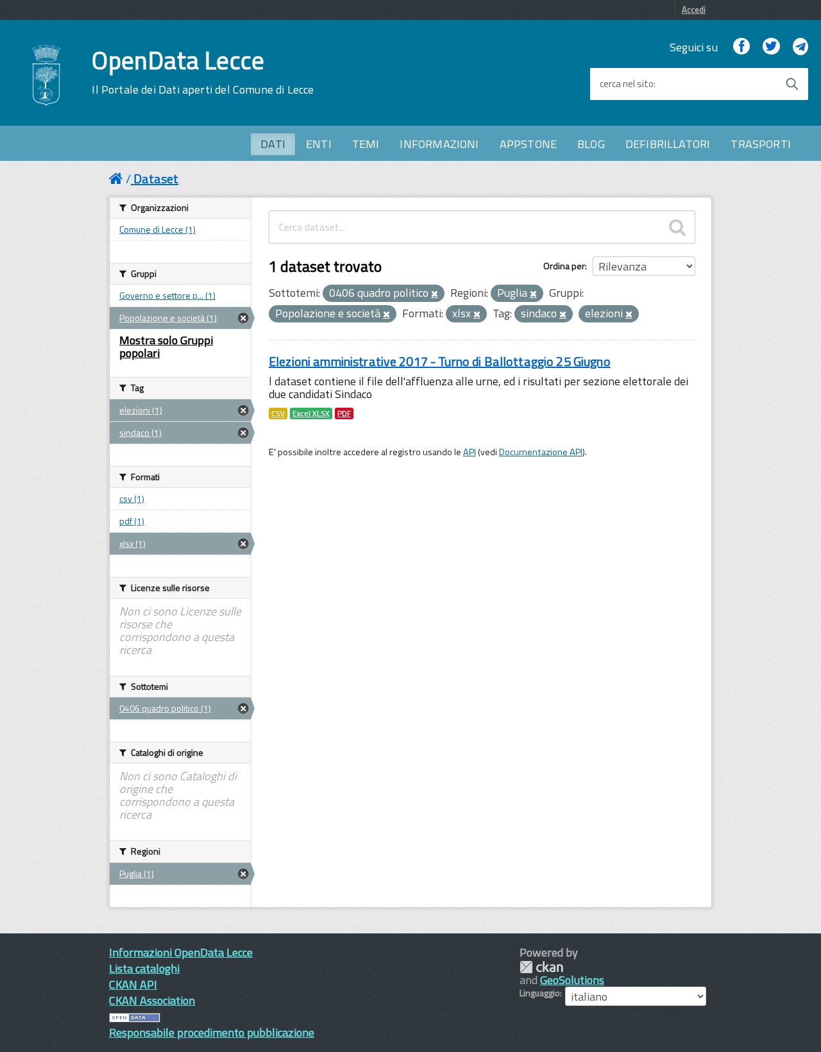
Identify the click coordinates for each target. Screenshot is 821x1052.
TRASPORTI (761, 144)
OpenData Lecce (203, 72)
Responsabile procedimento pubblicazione (211, 1032)
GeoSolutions (572, 980)
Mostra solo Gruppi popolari (166, 346)
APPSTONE (528, 144)
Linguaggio (540, 993)
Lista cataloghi (144, 968)
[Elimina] (434, 294)
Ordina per (564, 265)
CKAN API (133, 984)
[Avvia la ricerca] (792, 84)
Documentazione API (540, 452)
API (469, 452)
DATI (272, 144)
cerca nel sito (627, 84)
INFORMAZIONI (439, 144)
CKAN (541, 967)
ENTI (319, 144)
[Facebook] (741, 47)
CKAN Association (152, 1000)
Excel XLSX (311, 413)
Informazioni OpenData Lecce (181, 952)
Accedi (694, 9)
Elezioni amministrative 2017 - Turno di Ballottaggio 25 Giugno (440, 361)
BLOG (591, 144)
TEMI (366, 144)
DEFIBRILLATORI (668, 144)
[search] (677, 227)
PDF (344, 413)
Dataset (155, 178)
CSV (278, 413)
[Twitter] (771, 47)
